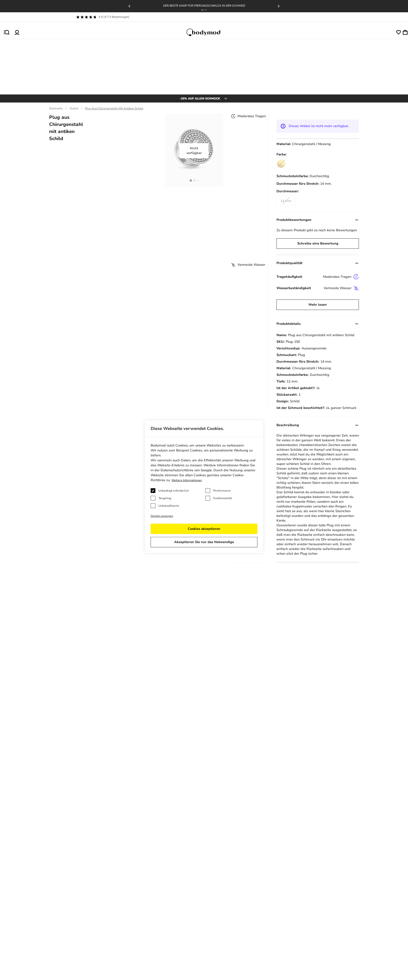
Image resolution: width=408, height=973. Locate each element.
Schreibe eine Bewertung (317, 243)
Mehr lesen (318, 304)
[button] (202, 9)
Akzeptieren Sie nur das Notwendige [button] (204, 542)
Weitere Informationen (186, 480)
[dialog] (204, 486)
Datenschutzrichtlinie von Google (186, 470)
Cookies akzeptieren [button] (204, 529)
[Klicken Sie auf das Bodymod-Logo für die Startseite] (208, 32)
